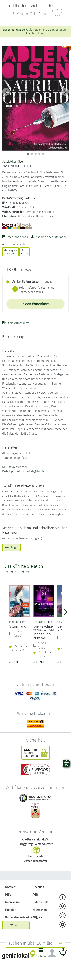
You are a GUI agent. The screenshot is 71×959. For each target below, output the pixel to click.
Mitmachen (40, 910)
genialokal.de (16, 30)
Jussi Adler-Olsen (13, 161)
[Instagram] (62, 916)
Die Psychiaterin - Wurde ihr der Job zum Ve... (43, 632)
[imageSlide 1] (32, 154)
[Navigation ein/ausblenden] (52, 953)
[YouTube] (62, 925)
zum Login (11, 547)
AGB (35, 894)
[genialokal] (18, 955)
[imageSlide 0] (28, 154)
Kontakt (10, 887)
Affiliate (37, 917)
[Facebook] (62, 898)
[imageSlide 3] (39, 154)
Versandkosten (44, 844)
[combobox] (31, 942)
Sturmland (17, 626)
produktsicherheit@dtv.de (27, 471)
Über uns (38, 887)
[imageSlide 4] (43, 154)
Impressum (12, 902)
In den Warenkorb (35, 303)
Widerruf (15, 925)
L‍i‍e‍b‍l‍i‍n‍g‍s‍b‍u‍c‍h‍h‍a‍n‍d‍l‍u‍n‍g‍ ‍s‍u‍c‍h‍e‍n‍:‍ (32, 5)
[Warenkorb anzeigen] (63, 955)
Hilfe (8, 894)
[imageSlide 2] (36, 154)
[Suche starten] (60, 942)
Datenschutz (40, 902)
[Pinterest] (62, 907)
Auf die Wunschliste (16, 323)
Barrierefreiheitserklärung (17, 917)
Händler (10, 910)
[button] (41, 954)
